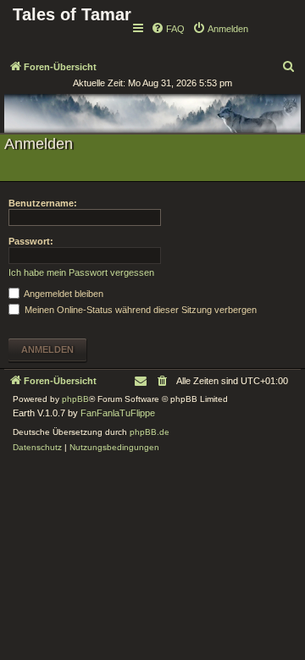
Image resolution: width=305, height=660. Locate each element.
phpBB (75, 399)
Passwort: (30, 241)
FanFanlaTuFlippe (117, 413)
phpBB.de (149, 432)
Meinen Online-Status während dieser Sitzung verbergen (139, 310)
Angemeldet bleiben (62, 294)
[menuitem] (168, 29)
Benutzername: (42, 203)
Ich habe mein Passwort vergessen (81, 272)
